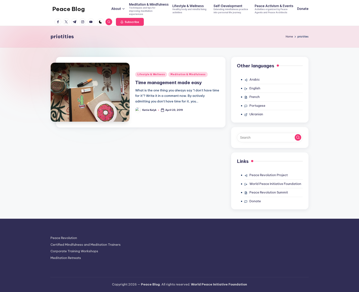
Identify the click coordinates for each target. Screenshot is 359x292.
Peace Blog (68, 9)
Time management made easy (168, 82)
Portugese (257, 106)
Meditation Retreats (65, 258)
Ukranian (256, 114)
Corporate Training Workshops (74, 251)
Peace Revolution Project (268, 175)
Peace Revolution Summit (268, 192)
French (254, 97)
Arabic (254, 79)
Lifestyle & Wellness (151, 74)
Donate (255, 201)
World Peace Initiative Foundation (275, 184)
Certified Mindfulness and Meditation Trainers (85, 245)
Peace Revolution (63, 238)
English (254, 88)
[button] (130, 22)
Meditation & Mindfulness (188, 74)
